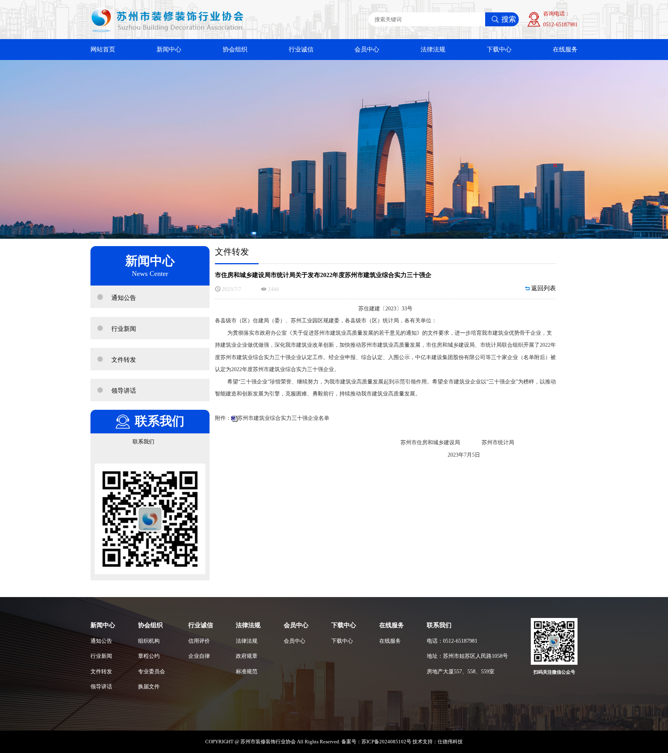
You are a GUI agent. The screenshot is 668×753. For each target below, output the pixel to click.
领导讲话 (101, 686)
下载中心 (499, 49)
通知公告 (101, 641)
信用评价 (199, 641)
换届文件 (149, 686)
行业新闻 (101, 656)
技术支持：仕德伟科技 (437, 741)
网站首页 (102, 49)
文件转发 (101, 671)
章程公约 (149, 656)
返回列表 (543, 288)
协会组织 (235, 49)
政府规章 (246, 656)
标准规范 (246, 671)
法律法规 (433, 49)
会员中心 (366, 49)
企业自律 (199, 656)
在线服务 (565, 49)
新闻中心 (169, 49)
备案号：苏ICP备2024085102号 (376, 741)
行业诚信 (301, 49)
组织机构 (149, 641)
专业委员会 (151, 671)
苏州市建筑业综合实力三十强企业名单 (283, 418)
